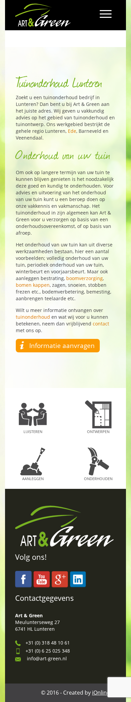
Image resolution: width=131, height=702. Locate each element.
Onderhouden (98, 478)
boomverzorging (84, 278)
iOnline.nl (104, 692)
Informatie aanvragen (62, 345)
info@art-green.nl (47, 658)
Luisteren (33, 431)
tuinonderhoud (33, 317)
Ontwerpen (98, 431)
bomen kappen (33, 285)
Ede (72, 131)
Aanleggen (33, 478)
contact (101, 323)
